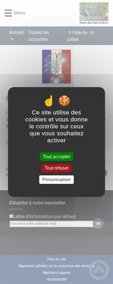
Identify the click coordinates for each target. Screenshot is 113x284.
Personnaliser (56, 179)
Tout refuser (57, 168)
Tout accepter (56, 156)
